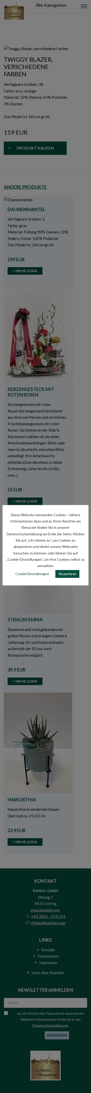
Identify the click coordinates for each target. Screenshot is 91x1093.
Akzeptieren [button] (67, 574)
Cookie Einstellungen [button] (32, 574)
